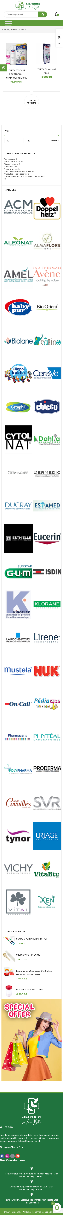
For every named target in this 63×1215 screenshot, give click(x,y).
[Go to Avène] (47, 274)
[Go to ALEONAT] (18, 241)
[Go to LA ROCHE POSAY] (18, 638)
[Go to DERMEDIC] (47, 472)
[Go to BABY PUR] (18, 307)
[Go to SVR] (47, 803)
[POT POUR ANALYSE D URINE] (9, 991)
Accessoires (9, 159)
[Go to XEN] (47, 902)
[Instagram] (7, 1156)
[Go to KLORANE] (47, 604)
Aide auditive (10, 166)
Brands (14, 29)
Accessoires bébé (12, 161)
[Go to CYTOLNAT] (18, 439)
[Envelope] (17, 1156)
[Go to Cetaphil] (18, 406)
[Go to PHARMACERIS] (18, 737)
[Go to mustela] (18, 670)
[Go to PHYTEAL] (47, 737)
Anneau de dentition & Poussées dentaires (23, 176)
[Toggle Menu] (8, 23)
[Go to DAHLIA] (47, 439)
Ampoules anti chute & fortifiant (18, 171)
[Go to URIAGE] (47, 836)
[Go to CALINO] (47, 340)
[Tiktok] (12, 1156)
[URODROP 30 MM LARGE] (9, 956)
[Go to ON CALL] (18, 704)
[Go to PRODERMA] (47, 770)
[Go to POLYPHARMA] (18, 770)
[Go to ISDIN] (47, 571)
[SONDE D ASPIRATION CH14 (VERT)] (9, 940)
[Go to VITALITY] (18, 902)
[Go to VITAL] (47, 869)
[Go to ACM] (18, 208)
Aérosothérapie (11, 164)
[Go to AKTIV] (47, 208)
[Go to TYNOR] (18, 836)
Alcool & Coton (11, 169)
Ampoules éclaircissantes (15, 174)
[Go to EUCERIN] (47, 538)
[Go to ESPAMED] (47, 505)
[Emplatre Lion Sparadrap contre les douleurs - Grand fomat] (9, 972)
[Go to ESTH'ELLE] (18, 538)
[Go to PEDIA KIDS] (47, 704)
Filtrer (54, 140)
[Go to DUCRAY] (18, 505)
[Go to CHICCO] (47, 406)
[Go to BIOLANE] (18, 340)
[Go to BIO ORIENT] (47, 307)
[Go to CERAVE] (47, 373)
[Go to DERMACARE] (18, 472)
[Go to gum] (18, 571)
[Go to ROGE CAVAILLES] (18, 803)
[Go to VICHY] (18, 869)
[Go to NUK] (47, 670)
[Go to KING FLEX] (18, 604)
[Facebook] (2, 1156)
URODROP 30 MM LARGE (28, 955)
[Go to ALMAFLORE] (47, 241)
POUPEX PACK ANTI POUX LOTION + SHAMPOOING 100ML (16, 74)
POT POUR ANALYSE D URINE (29, 989)
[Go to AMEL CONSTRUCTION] (18, 274)
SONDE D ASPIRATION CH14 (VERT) (33, 938)
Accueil (5, 29)
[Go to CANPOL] (18, 373)
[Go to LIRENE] (47, 638)
